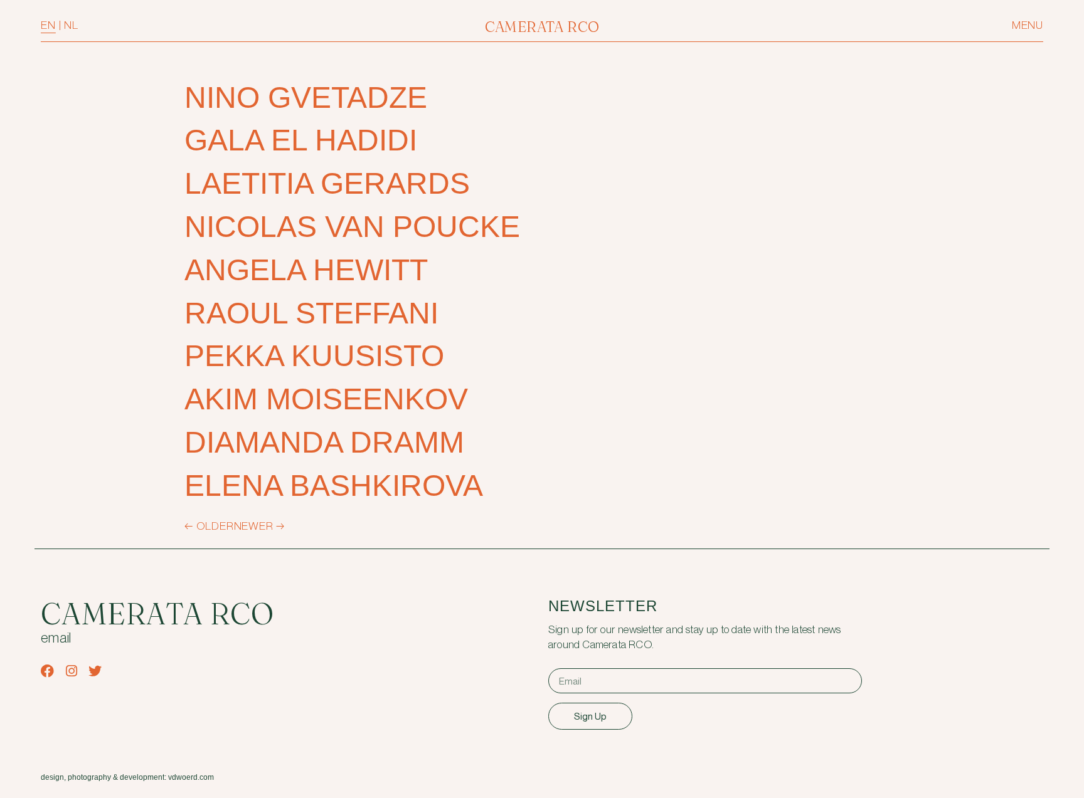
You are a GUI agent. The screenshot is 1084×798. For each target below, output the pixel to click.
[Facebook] (47, 671)
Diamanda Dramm (324, 442)
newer (259, 526)
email (56, 638)
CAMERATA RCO (542, 27)
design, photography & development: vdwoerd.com (127, 777)
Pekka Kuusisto (314, 355)
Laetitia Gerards (327, 183)
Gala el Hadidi (300, 140)
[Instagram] (71, 671)
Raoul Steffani (311, 313)
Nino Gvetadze (305, 97)
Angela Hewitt (306, 269)
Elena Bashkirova (333, 485)
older (209, 526)
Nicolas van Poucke (352, 226)
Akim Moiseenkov (326, 399)
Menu (1027, 25)
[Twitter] (95, 671)
